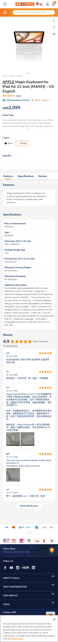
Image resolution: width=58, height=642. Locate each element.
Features (8, 176)
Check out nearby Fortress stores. (17, 552)
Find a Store (9, 548)
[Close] (54, 619)
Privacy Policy (17, 638)
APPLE (8, 82)
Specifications (26, 176)
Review (43, 176)
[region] (29, 628)
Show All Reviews (29, 505)
